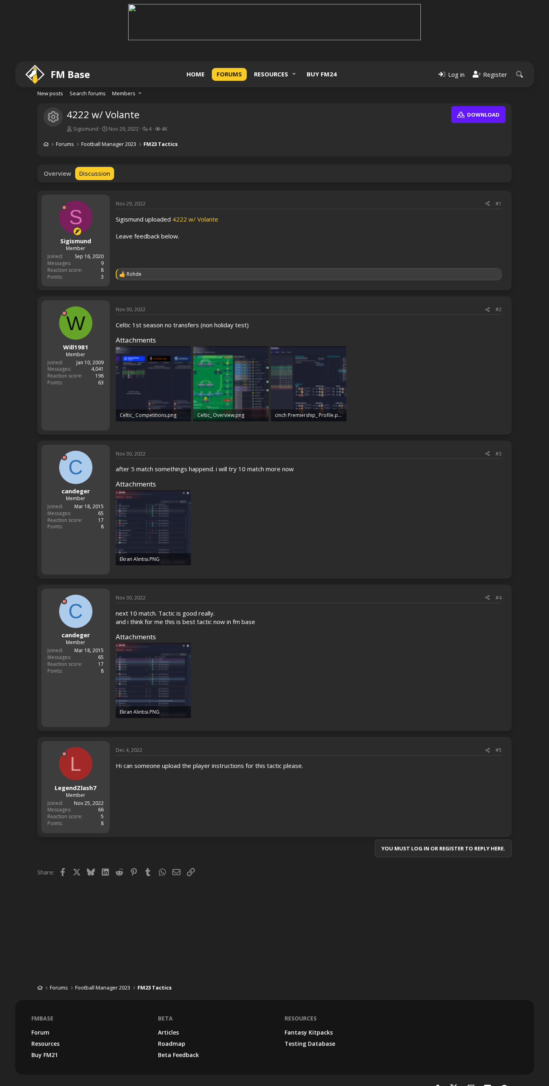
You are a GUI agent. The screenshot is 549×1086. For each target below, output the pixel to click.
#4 (499, 597)
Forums (229, 74)
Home (195, 74)
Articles (168, 1032)
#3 (499, 453)
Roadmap (171, 1043)
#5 (499, 750)
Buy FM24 (322, 74)
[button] (294, 74)
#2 (499, 309)
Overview (57, 173)
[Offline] (64, 207)
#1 (499, 203)
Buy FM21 (44, 1055)
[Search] (519, 74)
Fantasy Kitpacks (309, 1032)
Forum (40, 1032)
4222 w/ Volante (195, 219)
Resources (271, 74)
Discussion (94, 173)
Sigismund (85, 128)
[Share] (487, 204)
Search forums (88, 93)
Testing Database (310, 1043)
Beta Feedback (178, 1055)
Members (123, 93)
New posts (50, 93)
